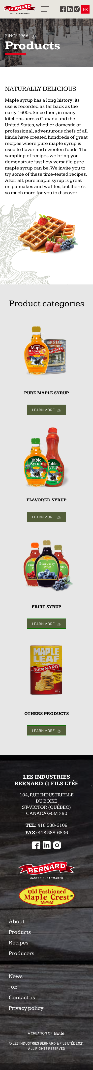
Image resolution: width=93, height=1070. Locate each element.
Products (20, 932)
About (16, 921)
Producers (21, 953)
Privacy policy (26, 1008)
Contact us (22, 997)
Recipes (18, 942)
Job (13, 987)
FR (85, 9)
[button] (45, 9)
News (16, 976)
